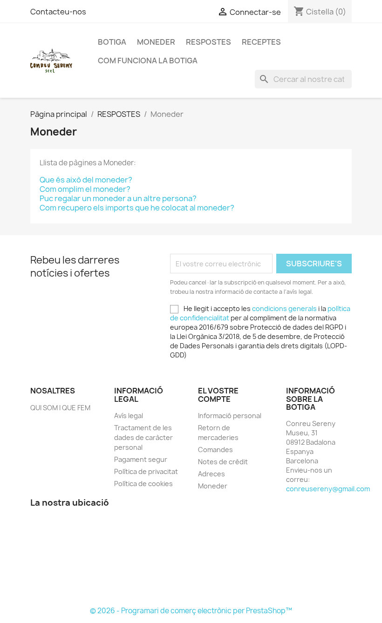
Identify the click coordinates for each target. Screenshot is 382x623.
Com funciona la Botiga (148, 60)
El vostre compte (218, 395)
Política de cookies (143, 483)
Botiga (112, 42)
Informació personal (229, 415)
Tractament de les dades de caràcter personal (143, 437)
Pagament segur (140, 459)
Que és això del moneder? (86, 180)
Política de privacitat (146, 471)
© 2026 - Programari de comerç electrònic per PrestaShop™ (191, 611)
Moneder (156, 42)
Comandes (215, 449)
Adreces (211, 473)
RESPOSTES (208, 42)
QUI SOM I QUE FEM (60, 407)
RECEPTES (261, 42)
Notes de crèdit (223, 461)
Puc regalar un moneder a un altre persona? (118, 198)
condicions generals (284, 308)
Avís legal (128, 415)
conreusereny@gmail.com (328, 488)
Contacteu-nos (58, 12)
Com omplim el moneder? (85, 189)
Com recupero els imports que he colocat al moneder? (137, 208)
